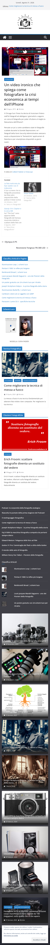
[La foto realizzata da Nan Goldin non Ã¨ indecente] (14, 194)
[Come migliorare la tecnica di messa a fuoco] (25, 365)
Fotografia (8, 380)
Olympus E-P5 (11, 242)
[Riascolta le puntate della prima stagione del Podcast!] (25, 665)
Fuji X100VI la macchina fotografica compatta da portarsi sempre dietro (25, 817)
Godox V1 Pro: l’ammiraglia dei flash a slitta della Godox (24, 545)
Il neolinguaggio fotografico (13, 518)
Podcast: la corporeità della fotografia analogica (21, 508)
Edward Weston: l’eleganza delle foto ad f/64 (19, 540)
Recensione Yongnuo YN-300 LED (30, 248)
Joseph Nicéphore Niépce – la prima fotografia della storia (25, 527)
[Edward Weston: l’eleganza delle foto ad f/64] (25, 842)
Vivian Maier (28, 193)
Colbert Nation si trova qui (22, 172)
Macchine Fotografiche (22, 907)
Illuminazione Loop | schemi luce (15, 264)
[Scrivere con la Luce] (4, 37)
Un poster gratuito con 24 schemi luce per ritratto (21, 282)
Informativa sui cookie (11, 936)
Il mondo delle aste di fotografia (14, 550)
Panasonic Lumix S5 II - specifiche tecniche (18, 301)
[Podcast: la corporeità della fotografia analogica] (25, 629)
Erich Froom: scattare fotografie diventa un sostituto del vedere (24, 463)
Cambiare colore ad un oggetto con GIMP (18, 294)
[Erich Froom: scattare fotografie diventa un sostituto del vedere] (25, 435)
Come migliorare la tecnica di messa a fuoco (26, 6)
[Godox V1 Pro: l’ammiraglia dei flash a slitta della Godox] (25, 878)
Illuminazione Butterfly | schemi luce (16, 290)
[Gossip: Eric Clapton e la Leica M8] (14, 219)
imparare (17, 380)
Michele (21, 109)
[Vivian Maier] (32, 187)
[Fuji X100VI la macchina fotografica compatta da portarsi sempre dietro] (25, 807)
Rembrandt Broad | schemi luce (14, 272)
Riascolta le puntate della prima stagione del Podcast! (23, 513)
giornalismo (9, 79)
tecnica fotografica (29, 380)
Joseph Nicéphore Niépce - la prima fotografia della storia (24, 286)
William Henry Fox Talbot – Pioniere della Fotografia (22, 555)
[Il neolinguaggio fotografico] (25, 700)
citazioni (8, 454)
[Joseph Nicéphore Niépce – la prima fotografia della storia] (25, 771)
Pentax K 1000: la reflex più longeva (15, 268)
